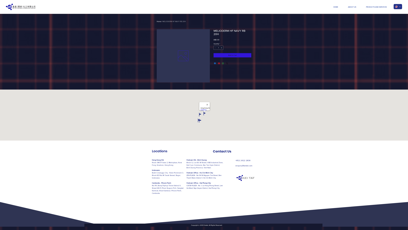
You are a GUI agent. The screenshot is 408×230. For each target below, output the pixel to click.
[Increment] (221, 48)
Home (159, 21)
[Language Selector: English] (398, 6)
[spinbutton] (218, 48)
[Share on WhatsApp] (223, 63)
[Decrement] (215, 48)
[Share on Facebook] (215, 63)
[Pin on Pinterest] (219, 63)
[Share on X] (227, 63)
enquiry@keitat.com (243, 166)
